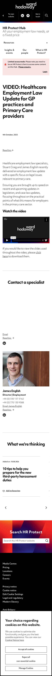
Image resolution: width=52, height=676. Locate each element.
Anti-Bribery (9, 610)
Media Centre (10, 564)
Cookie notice (9, 590)
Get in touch (38, 15)
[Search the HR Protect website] (47, 540)
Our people (24, 52)
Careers (7, 575)
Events (6, 579)
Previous (6, 508)
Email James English (12, 406)
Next (46, 508)
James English (11, 391)
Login (45, 72)
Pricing (6, 568)
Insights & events (9, 52)
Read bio (7, 150)
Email (5, 334)
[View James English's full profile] (26, 368)
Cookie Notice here (14, 640)
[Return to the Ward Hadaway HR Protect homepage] (26, 6)
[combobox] (26, 43)
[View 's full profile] (26, 312)
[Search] (46, 15)
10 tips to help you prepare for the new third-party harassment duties (20, 475)
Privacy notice (10, 587)
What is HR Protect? (41, 52)
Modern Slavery (11, 602)
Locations (7, 571)
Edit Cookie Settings (13, 594)
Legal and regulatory (13, 598)
